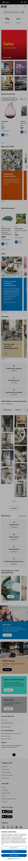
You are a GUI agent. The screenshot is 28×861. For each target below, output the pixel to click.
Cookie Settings (13, 847)
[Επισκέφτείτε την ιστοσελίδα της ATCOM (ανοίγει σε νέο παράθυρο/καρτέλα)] (14, 858)
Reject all (14, 851)
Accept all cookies (14, 855)
